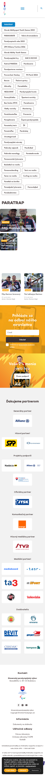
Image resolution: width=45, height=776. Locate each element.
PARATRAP (8, 24)
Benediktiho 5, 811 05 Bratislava (23, 680)
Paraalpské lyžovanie (12, 187)
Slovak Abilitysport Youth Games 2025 (19, 30)
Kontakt (23, 739)
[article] (18, 220)
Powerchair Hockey (12, 75)
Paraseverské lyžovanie (13, 159)
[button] (41, 8)
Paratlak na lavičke (11, 181)
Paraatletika (22, 86)
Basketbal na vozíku (12, 165)
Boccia (6, 80)
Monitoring (26, 108)
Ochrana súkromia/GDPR (22, 736)
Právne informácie (22, 734)
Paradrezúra (29, 103)
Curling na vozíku (30, 176)
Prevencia (27, 114)
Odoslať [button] (22, 340)
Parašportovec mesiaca (13, 69)
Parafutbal (29, 148)
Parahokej (24, 131)
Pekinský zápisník (11, 148)
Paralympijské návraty (13, 142)
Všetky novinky (10, 108)
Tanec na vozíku (10, 176)
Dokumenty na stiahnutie (22, 724)
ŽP (24, 125)
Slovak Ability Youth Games (15, 52)
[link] (11, 286)
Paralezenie (28, 64)
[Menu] (22, 8)
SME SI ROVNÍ (31, 58)
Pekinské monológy (12, 153)
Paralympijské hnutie (28, 92)
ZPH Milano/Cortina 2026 (14, 47)
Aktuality (7, 86)
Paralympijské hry (11, 58)
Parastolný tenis (10, 125)
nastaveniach (31, 766)
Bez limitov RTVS (10, 103)
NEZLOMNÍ (8, 92)
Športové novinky (29, 97)
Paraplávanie (9, 120)
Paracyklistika (9, 97)
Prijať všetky (10, 770)
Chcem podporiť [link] (22, 376)
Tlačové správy (22, 80)
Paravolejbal (33, 187)
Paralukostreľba (10, 114)
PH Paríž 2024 (32, 75)
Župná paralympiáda (29, 120)
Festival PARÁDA (10, 64)
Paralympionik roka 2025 (14, 41)
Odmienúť (23, 770)
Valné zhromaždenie (29, 36)
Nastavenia (35, 770)
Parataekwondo (32, 153)
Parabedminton (10, 193)
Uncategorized (10, 137)
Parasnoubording (11, 170)
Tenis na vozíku (30, 170)
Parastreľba (9, 131)
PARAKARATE (9, 36)
